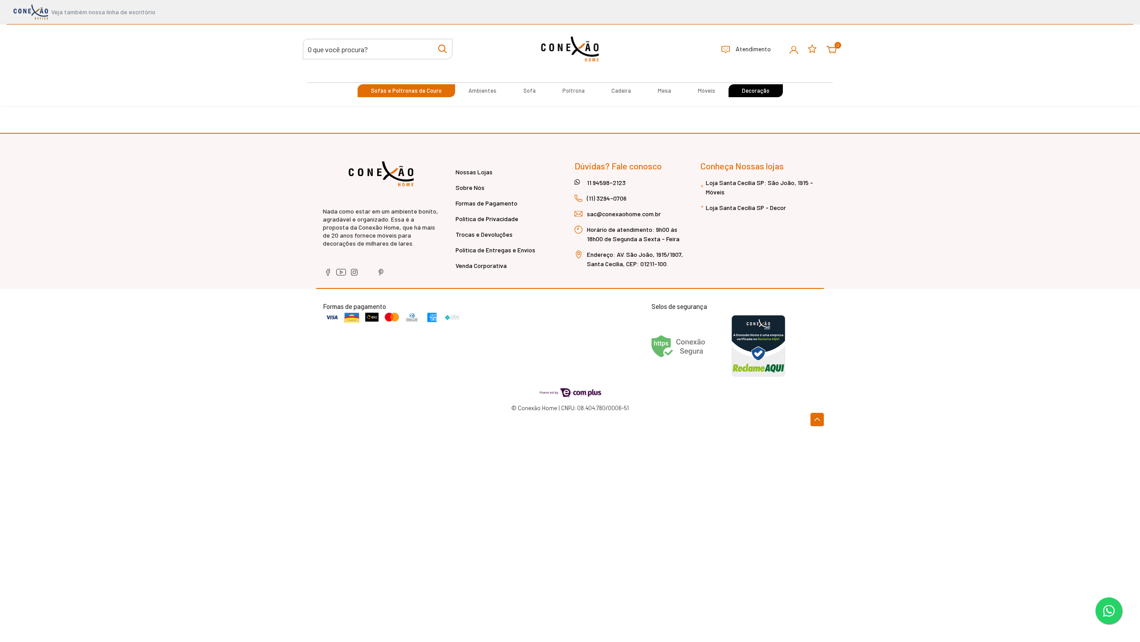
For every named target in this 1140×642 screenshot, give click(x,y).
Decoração (756, 90)
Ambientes (482, 90)
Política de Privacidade (487, 218)
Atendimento (752, 49)
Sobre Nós (470, 187)
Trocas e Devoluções (484, 234)
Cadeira (621, 90)
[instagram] (355, 275)
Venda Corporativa (481, 265)
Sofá (529, 90)
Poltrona (573, 90)
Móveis (706, 90)
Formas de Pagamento (486, 203)
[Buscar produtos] (442, 48)
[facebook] (328, 275)
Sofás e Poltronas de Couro (406, 90)
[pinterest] (381, 275)
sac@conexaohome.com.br (624, 214)
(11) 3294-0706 (607, 198)
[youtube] (341, 275)
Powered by (549, 392)
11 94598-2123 (606, 182)
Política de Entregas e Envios (495, 250)
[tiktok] (368, 275)
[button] (793, 49)
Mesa (664, 90)
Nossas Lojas (474, 172)
